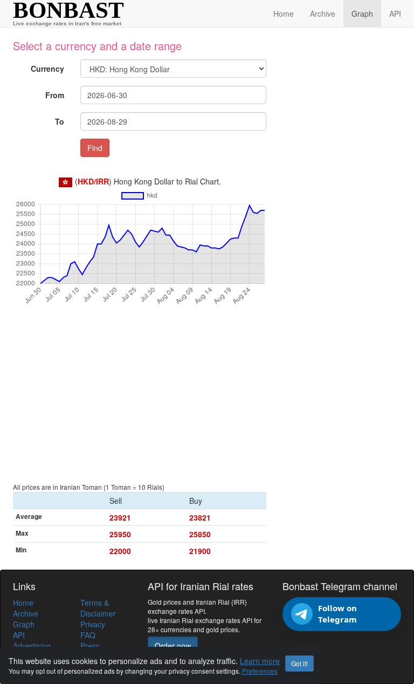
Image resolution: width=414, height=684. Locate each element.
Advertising (32, 645)
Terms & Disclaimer (98, 608)
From (54, 95)
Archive (322, 13)
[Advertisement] (139, 400)
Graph (362, 13)
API (395, 13)
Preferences (260, 670)
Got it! (299, 663)
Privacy (92, 624)
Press (90, 645)
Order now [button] (173, 645)
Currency (47, 68)
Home (283, 13)
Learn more (260, 660)
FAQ (87, 635)
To (59, 121)
